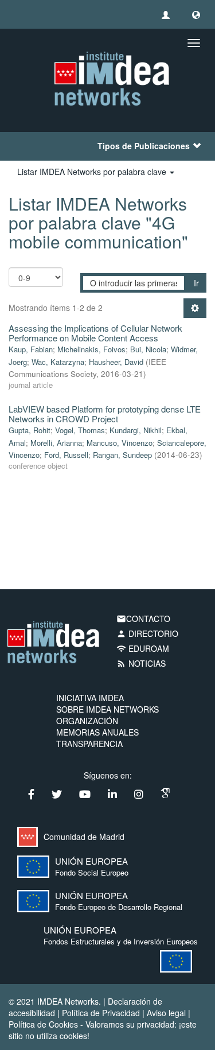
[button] (196, 14)
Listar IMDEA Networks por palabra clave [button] (93, 171)
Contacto (143, 618)
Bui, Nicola (148, 349)
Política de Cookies (43, 1024)
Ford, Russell (66, 454)
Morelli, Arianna (56, 442)
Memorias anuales (97, 732)
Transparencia (89, 743)
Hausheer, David (116, 361)
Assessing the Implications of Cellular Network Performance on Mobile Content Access (95, 333)
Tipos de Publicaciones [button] (143, 145)
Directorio (147, 633)
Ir (196, 283)
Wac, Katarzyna (58, 361)
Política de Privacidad (101, 1012)
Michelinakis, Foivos (91, 349)
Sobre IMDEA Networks (107, 709)
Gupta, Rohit (29, 430)
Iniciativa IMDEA (90, 697)
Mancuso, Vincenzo (120, 442)
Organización (87, 720)
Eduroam (142, 648)
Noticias (141, 663)
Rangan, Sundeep (122, 454)
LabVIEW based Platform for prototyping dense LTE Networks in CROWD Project (105, 414)
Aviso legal (166, 1012)
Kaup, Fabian (31, 349)
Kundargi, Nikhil (136, 430)
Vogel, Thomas (80, 430)
